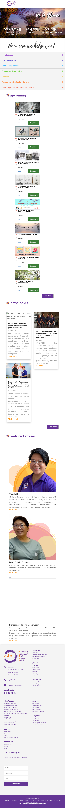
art (5, 733)
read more (13, 356)
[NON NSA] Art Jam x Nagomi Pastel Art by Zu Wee (28, 258)
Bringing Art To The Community (24, 625)
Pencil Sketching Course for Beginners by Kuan (26, 187)
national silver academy (11, 737)
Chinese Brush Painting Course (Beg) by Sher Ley (27, 139)
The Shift (13, 494)
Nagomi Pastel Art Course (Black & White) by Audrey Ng (28, 163)
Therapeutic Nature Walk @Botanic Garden (25, 282)
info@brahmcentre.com (15, 685)
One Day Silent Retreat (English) (27, 234)
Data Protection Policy (25, 803)
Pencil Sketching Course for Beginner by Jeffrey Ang (26, 114)
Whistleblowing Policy (39, 803)
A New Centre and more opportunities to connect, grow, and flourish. (18, 325)
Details (19, 123)
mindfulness (7, 731)
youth (5, 735)
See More (48, 296)
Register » (34, 123)
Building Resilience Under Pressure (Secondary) (26, 211)
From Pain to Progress (19, 562)
